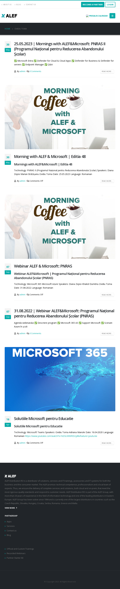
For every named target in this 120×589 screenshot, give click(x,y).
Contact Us (31, 4)
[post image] (60, 117)
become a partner (93, 4)
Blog (18, 4)
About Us (7, 4)
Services (11, 526)
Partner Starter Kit (15, 558)
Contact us (12, 530)
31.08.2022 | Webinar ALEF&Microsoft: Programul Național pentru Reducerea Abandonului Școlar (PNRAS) (64, 313)
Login (110, 4)
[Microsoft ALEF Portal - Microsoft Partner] (9, 15)
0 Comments (35, 71)
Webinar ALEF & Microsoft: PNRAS (43, 266)
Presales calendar (98, 15)
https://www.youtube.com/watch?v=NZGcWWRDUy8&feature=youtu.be (61, 436)
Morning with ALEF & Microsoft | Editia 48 (49, 156)
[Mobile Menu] (112, 15)
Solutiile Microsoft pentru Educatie (43, 418)
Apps (9, 521)
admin (22, 71)
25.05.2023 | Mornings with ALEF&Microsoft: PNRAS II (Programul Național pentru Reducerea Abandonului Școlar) (59, 49)
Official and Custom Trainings (20, 549)
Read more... (107, 71)
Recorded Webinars (16, 553)
